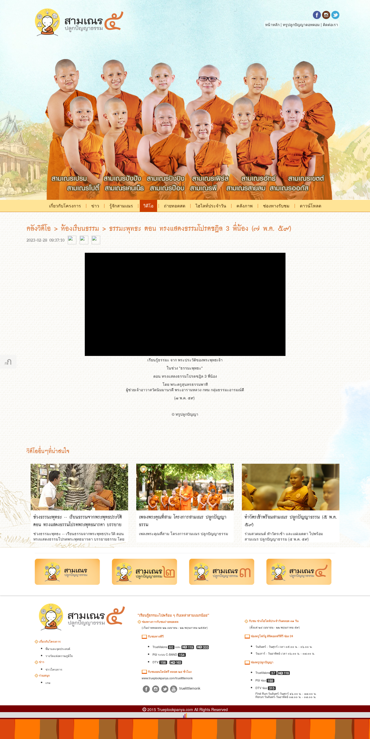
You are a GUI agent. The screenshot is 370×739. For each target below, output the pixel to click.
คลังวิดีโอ (40, 228)
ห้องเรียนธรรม (80, 228)
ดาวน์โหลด (310, 206)
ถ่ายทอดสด (174, 206)
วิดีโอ (148, 206)
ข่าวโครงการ (54, 669)
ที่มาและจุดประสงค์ (58, 649)
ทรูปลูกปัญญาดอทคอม (301, 24)
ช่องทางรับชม (276, 206)
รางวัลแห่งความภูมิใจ (59, 656)
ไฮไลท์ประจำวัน (211, 206)
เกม (48, 683)
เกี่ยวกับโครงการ (65, 206)
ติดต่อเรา (330, 24)
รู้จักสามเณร (121, 206)
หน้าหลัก (272, 24)
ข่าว (95, 206)
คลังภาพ (244, 206)
